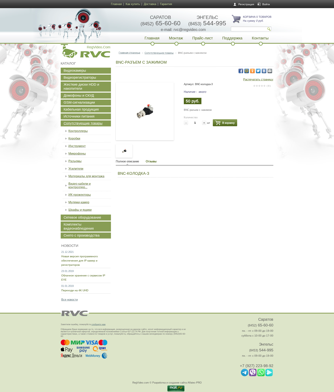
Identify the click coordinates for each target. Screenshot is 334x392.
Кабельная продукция (81, 109)
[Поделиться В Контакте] (264, 71)
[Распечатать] (270, 71)
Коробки (74, 138)
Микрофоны (77, 153)
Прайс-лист (202, 38)
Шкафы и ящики (80, 209)
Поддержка (232, 38)
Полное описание (127, 161)
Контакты (260, 38)
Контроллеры (78, 131)
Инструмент (77, 146)
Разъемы (75, 161)
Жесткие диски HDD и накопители (81, 86)
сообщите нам (98, 324)
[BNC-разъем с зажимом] (145, 132)
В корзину (228, 122)
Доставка (150, 4)
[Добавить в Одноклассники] (252, 71)
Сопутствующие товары (83, 123)
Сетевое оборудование (82, 217)
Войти (266, 4)
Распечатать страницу (258, 79)
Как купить (133, 4)
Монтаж (176, 38)
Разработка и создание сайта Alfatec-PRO (177, 382)
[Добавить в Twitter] (258, 71)
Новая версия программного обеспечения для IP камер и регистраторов (79, 260)
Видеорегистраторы (80, 77)
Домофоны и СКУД (79, 95)
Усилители (75, 168)
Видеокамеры (75, 70)
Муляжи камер (78, 202)
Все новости (69, 299)
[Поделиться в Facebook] (241, 71)
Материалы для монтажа (86, 176)
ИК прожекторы (79, 194)
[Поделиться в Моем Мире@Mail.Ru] (246, 71)
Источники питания (79, 116)
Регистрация (246, 4)
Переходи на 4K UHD (74, 290)
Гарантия (166, 4)
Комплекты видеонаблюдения (79, 226)
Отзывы (151, 161)
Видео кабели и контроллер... (79, 185)
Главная (116, 4)
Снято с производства (82, 235)
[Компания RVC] (85, 25)
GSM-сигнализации (79, 102)
